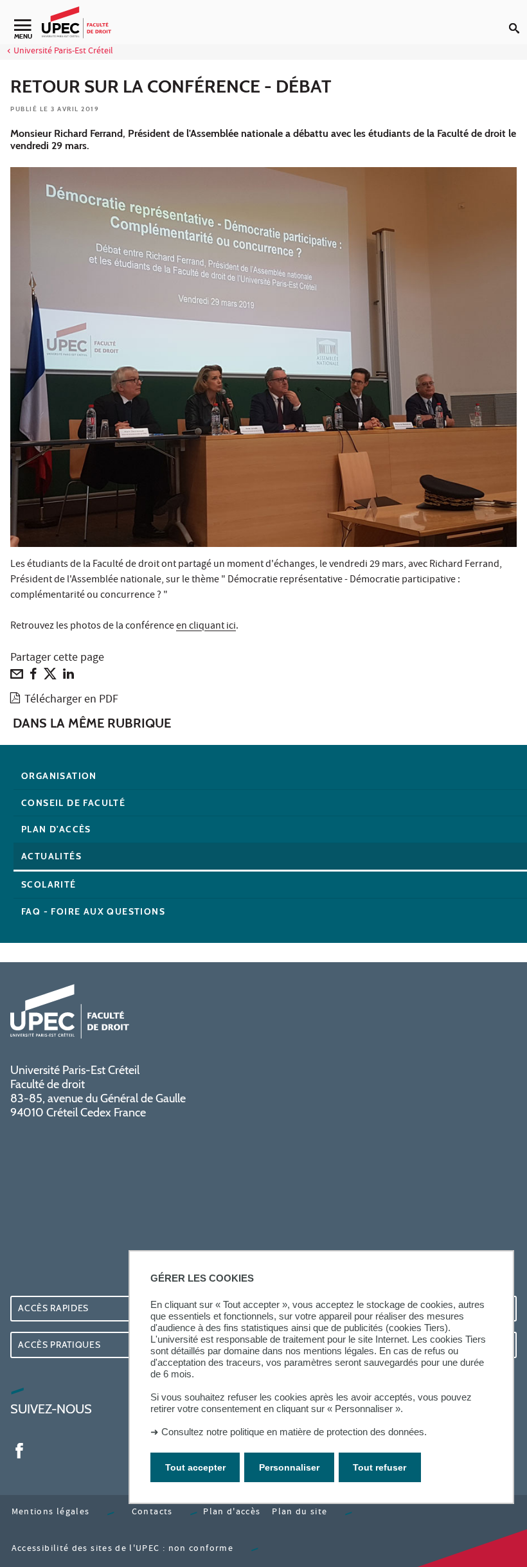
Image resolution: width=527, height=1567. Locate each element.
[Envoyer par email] (16, 676)
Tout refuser (379, 1467)
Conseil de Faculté (73, 803)
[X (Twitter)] (50, 676)
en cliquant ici (206, 626)
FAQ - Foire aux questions (93, 911)
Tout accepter (195, 1467)
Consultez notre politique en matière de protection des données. (294, 1431)
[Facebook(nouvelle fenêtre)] (19, 1449)
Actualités (51, 856)
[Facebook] (33, 676)
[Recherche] (518, 18)
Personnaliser (289, 1467)
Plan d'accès (56, 829)
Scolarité (48, 884)
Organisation (59, 776)
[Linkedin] (68, 676)
